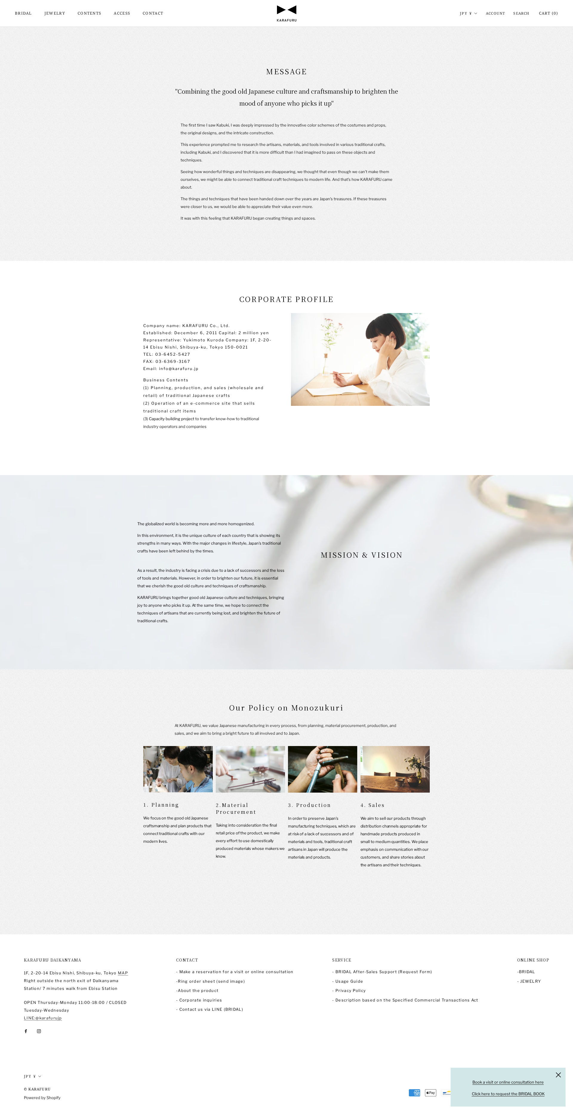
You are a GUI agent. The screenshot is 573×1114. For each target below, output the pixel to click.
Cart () (548, 13)
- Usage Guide (347, 981)
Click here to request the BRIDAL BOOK (508, 1093)
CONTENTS (89, 13)
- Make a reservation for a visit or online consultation (235, 971)
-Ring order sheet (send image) (210, 981)
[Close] (558, 1075)
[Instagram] (39, 1031)
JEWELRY (54, 13)
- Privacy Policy (349, 990)
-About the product (197, 990)
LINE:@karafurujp (43, 1018)
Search (521, 13)
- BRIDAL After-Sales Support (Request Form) (382, 971)
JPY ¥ (466, 13)
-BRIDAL (526, 971)
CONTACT (153, 13)
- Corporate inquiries (199, 1000)
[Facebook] (26, 1031)
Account (495, 13)
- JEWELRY (529, 981)
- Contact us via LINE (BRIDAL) (209, 1009)
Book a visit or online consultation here (508, 1082)
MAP (123, 972)
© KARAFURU (37, 1089)
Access (122, 13)
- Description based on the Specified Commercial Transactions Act (405, 1000)
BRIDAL (23, 13)
